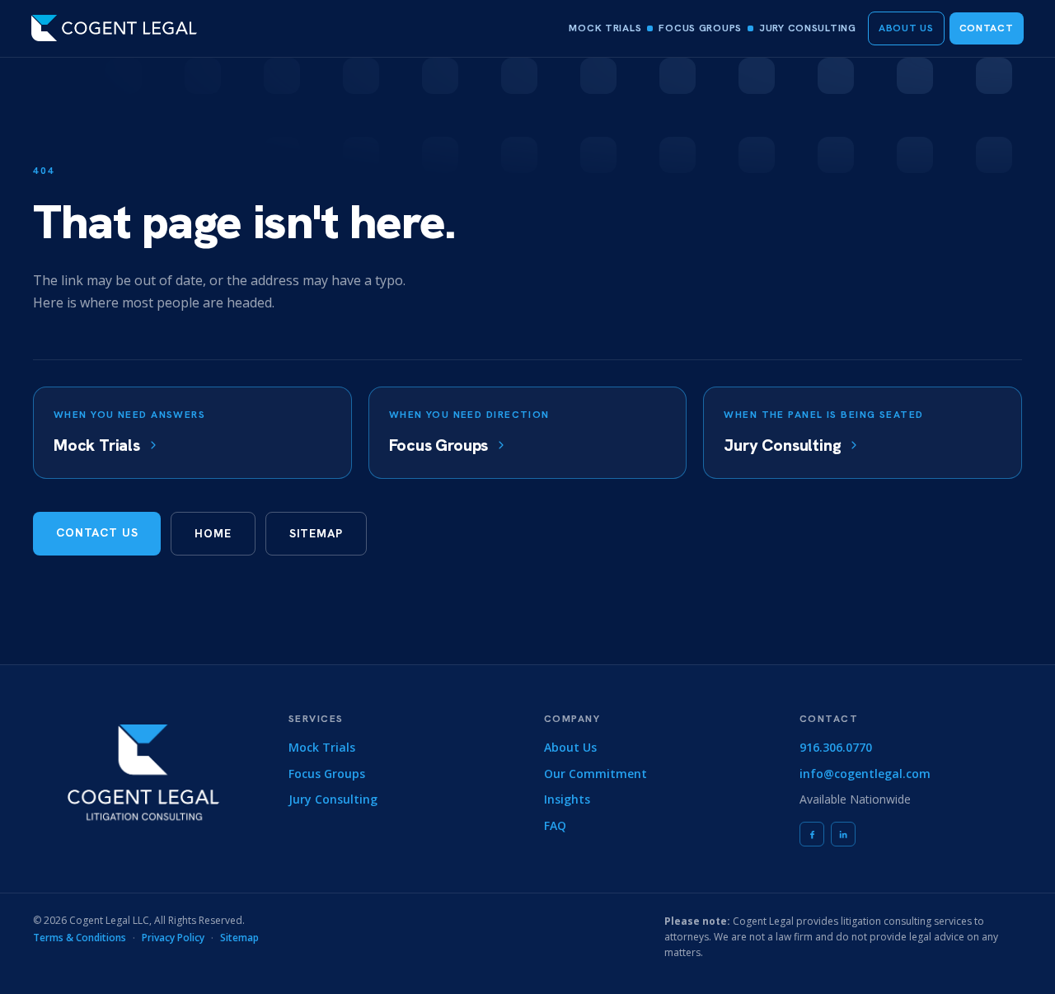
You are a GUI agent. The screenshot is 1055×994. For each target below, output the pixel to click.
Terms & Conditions (79, 938)
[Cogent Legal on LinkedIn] (843, 834)
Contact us (97, 532)
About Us (906, 28)
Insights (567, 799)
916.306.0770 (835, 747)
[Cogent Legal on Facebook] (811, 834)
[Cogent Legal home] (114, 28)
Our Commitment (595, 773)
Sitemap (316, 533)
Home (213, 533)
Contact (986, 28)
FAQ (555, 825)
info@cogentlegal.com (865, 773)
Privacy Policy (173, 938)
